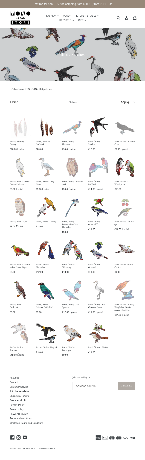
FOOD (68, 15)
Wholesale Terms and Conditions (26, 422)
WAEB (52, 448)
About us (14, 377)
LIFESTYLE (67, 20)
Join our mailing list (81, 377)
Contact (14, 382)
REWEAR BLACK (19, 413)
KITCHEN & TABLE (88, 15)
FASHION (53, 15)
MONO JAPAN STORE (26, 448)
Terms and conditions (21, 418)
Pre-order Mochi (18, 400)
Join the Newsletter (19, 391)
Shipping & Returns (20, 395)
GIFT (83, 20)
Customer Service (19, 386)
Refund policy (17, 409)
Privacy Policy (17, 404)
